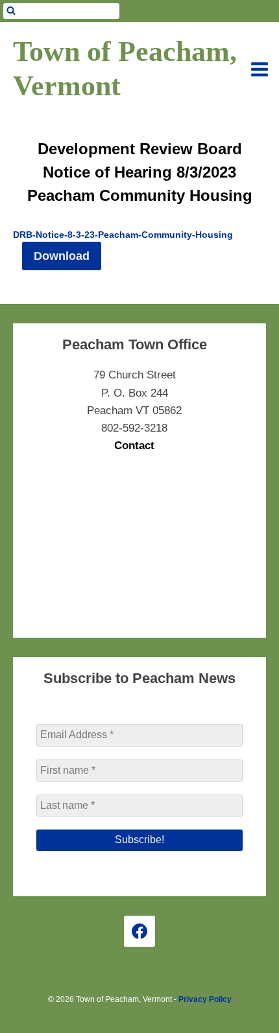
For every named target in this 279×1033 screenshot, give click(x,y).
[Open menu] (260, 69)
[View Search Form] (61, 11)
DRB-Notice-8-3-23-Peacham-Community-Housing (123, 235)
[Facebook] (139, 931)
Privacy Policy (205, 999)
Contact (134, 445)
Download (62, 256)
